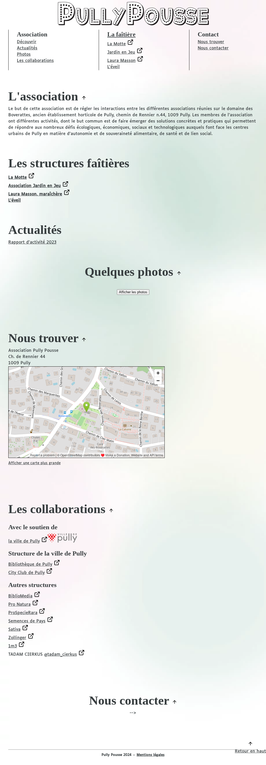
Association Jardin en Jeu (34, 186)
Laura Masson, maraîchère (35, 194)
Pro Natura (19, 604)
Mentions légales (150, 755)
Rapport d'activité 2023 (32, 242)
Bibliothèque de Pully (30, 564)
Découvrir (26, 42)
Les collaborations (35, 61)
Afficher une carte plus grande (34, 463)
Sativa (14, 629)
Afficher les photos (133, 292)
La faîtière (121, 34)
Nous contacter (213, 48)
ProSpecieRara (22, 613)
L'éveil (113, 67)
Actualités (27, 48)
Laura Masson (121, 61)
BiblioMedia (20, 596)
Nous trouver (211, 42)
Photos (24, 54)
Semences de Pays (26, 621)
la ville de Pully (24, 541)
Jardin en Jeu (121, 52)
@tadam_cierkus (60, 654)
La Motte (116, 44)
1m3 (12, 646)
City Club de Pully (26, 573)
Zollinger (17, 638)
